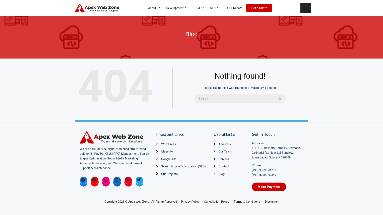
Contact (224, 166)
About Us (225, 144)
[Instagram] (106, 180)
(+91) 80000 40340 (264, 175)
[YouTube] (95, 180)
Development (175, 8)
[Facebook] (83, 180)
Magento (167, 151)
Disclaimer (272, 201)
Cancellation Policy (217, 201)
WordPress (168, 144)
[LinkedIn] (117, 180)
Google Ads (169, 159)
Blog (222, 174)
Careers (224, 159)
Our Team (225, 151)
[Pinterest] (128, 180)
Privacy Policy (190, 201)
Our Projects (234, 8)
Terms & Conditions (247, 201)
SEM (197, 8)
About (152, 8)
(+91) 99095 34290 (264, 170)
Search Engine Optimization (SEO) (183, 166)
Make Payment (269, 187)
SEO (213, 8)
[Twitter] (139, 180)
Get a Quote (259, 8)
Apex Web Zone (139, 201)
